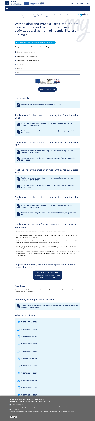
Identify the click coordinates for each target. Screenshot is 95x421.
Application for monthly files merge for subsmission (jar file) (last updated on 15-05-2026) (48, 132)
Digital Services (25, 15)
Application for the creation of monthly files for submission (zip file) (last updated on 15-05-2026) (47, 124)
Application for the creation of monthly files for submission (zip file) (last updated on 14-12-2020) (47, 206)
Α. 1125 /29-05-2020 (29, 336)
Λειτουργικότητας (17, 404)
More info (47, 401)
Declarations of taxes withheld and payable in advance (35, 42)
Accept (13, 417)
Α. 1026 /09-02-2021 (29, 322)
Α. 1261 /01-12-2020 (29, 329)
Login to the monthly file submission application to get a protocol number (47, 275)
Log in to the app (47, 89)
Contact (80, 3)
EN (72, 3)
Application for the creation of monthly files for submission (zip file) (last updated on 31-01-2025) (47, 151)
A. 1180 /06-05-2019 (29, 366)
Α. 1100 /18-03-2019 (29, 387)
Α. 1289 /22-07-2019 (29, 351)
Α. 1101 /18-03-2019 (29, 380)
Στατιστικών (15, 409)
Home (16, 15)
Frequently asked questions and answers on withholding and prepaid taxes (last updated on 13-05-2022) (49, 306)
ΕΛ (68, 3)
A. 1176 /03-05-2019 (29, 373)
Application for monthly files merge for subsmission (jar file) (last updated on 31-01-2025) (48, 159)
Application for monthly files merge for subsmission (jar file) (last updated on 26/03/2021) (48, 186)
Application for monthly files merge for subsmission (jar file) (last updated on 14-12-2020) (48, 213)
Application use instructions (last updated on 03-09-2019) (42, 104)
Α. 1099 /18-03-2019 (29, 395)
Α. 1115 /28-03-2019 (29, 344)
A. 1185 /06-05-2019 (29, 358)
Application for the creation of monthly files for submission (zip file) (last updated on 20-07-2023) (47, 179)
